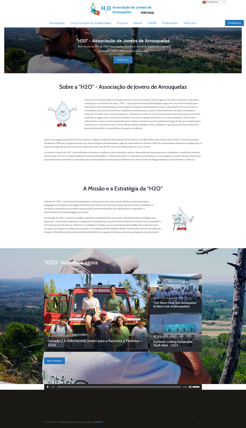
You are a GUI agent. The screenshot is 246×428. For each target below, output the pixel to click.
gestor (54, 336)
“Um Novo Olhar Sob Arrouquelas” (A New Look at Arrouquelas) (175, 304)
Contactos (234, 23)
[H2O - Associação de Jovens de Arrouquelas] (123, 9)
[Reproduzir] (47, 386)
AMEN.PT (99, 422)
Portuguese (212, 2)
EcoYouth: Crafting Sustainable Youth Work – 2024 (172, 343)
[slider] (196, 386)
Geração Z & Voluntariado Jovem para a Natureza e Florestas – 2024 (95, 343)
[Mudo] (190, 386)
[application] (123, 387)
